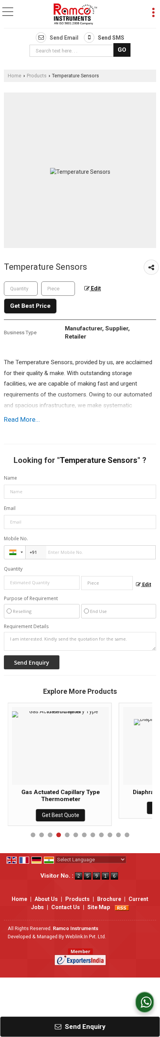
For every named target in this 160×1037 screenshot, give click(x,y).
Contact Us (65, 907)
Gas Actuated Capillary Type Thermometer (60, 796)
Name (10, 478)
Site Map (98, 907)
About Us (46, 899)
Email (10, 508)
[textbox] (73, 51)
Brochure (109, 899)
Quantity (13, 569)
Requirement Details (26, 626)
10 (110, 835)
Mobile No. (16, 538)
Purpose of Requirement (31, 598)
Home (14, 76)
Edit (95, 288)
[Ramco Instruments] (75, 14)
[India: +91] (15, 552)
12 (127, 835)
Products (37, 76)
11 (118, 835)
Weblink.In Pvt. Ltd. (85, 936)
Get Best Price (30, 305)
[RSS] (122, 907)
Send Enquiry (84, 1026)
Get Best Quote (60, 815)
